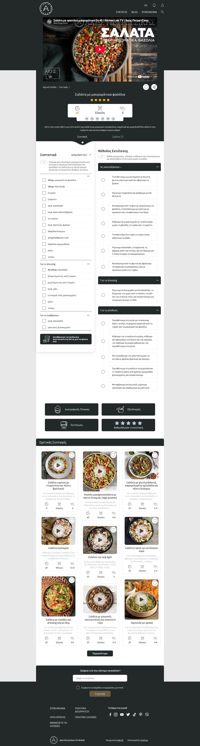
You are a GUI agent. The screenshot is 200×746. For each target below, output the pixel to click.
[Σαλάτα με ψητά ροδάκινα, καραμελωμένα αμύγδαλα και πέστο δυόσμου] (142, 465)
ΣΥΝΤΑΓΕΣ (121, 12)
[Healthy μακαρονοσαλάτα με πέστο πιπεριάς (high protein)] (100, 471)
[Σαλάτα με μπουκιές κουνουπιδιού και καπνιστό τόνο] (100, 599)
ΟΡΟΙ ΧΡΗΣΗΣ (58, 717)
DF (97, 119)
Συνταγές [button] (63, 87)
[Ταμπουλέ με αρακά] (142, 599)
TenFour (144, 740)
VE (87, 119)
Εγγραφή (100, 693)
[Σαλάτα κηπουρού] (58, 531)
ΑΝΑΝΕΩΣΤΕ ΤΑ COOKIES (58, 724)
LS (113, 119)
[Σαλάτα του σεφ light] (100, 540)
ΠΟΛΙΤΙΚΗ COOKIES (85, 717)
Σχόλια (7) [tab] (117, 136)
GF (92, 119)
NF (108, 119)
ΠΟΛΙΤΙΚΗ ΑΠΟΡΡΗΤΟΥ (82, 710)
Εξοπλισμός (134, 409)
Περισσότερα (100, 653)
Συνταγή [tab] (82, 136)
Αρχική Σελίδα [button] (49, 87)
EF (103, 119)
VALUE (120, 740)
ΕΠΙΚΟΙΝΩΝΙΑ (149, 12)
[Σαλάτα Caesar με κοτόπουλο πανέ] (142, 531)
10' (77, 113)
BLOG (134, 12)
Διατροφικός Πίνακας (77, 409)
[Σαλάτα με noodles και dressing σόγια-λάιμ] (58, 596)
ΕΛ (145, 5)
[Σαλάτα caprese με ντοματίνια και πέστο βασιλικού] (58, 465)
